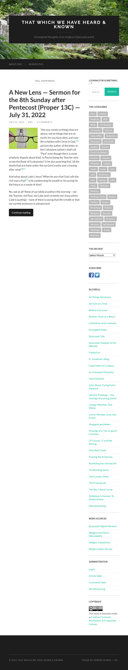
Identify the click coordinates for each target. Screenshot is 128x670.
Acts (93, 113)
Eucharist (108, 141)
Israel (103, 169)
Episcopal (95, 141)
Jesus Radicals (96, 378)
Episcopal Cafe (97, 336)
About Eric (15, 64)
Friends (94, 158)
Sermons (95, 224)
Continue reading (21, 212)
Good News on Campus (101, 365)
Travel (107, 229)
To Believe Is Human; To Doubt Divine (101, 497)
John (112, 169)
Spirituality (108, 224)
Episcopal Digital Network (103, 526)
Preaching (95, 207)
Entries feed (95, 575)
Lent (93, 180)
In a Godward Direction (101, 372)
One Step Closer (97, 450)
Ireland (106, 163)
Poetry (112, 196)
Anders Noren (102, 660)
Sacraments (96, 218)
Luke (112, 180)
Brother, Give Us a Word (102, 316)
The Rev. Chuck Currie (100, 489)
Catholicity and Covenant (102, 323)
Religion (94, 213)
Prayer (105, 202)
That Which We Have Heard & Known (64, 24)
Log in (92, 569)
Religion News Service (100, 548)
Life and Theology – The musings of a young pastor (103, 396)
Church (108, 130)
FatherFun (94, 352)
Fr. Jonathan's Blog (99, 358)
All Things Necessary (100, 296)
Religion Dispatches (99, 542)
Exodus (94, 147)
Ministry (95, 191)
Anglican (95, 119)
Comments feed (97, 582)
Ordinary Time (98, 196)
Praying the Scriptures (101, 456)
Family (105, 147)
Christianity (105, 124)
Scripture (110, 218)
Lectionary (104, 174)
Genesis (106, 158)
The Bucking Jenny (99, 469)
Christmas (96, 130)
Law (92, 174)
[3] (26, 180)
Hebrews (95, 163)
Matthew (104, 185)
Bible (93, 124)
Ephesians (111, 135)
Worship (95, 235)
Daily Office (96, 135)
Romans (107, 213)
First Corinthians (99, 152)
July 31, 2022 (16, 122)
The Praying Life (97, 482)
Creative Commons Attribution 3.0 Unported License (102, 620)
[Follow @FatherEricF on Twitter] (97, 276)
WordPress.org (97, 588)
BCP (105, 119)
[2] (24, 168)
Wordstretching (97, 505)
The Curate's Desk (98, 476)
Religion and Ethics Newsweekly (99, 534)
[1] (77, 141)
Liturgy (102, 180)
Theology (95, 229)
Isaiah (93, 169)
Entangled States (98, 329)
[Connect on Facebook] (91, 276)
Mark (93, 185)
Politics (94, 202)
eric (30, 122)
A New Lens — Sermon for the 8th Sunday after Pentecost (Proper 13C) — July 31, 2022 (44, 104)
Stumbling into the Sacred (102, 463)
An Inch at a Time (98, 303)
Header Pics (36, 64)
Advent (102, 113)
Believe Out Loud (98, 310)
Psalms (108, 207)
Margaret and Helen (99, 424)
